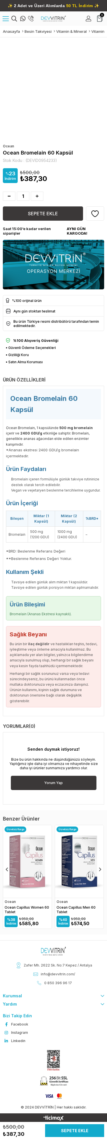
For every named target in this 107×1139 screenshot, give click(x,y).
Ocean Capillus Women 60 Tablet (27, 909)
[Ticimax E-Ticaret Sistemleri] (53, 1119)
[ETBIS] (53, 1060)
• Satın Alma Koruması (24, 362)
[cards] (53, 1096)
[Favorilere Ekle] (95, 213)
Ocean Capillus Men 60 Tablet (76, 909)
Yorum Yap (53, 783)
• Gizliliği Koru (17, 355)
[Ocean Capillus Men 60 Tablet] (79, 861)
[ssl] (54, 1081)
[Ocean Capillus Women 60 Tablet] (27, 861)
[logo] (53, 951)
